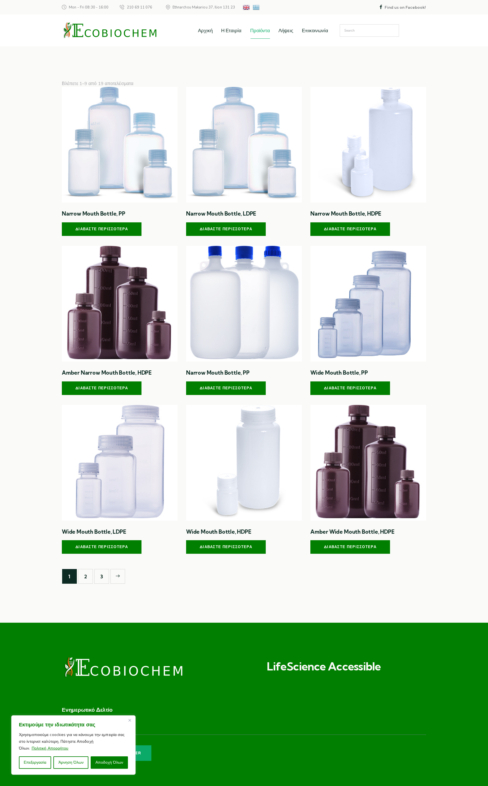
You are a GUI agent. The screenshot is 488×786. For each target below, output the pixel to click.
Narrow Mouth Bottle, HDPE (345, 213)
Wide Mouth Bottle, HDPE (218, 531)
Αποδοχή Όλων (109, 762)
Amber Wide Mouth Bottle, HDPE (352, 531)
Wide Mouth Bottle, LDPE (94, 531)
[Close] (129, 720)
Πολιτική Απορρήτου (50, 748)
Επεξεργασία (35, 762)
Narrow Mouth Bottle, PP (93, 213)
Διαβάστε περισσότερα (101, 229)
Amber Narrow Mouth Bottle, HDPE (107, 372)
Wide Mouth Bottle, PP (339, 372)
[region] (73, 745)
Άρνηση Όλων (71, 762)
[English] (246, 7)
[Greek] (256, 7)
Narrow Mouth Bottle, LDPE (221, 213)
